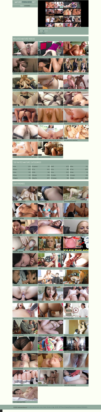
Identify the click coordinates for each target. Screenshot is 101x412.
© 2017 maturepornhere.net (20, 407)
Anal (41, 33)
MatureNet (25, 2)
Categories (27, 6)
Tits (44, 33)
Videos (22, 6)
